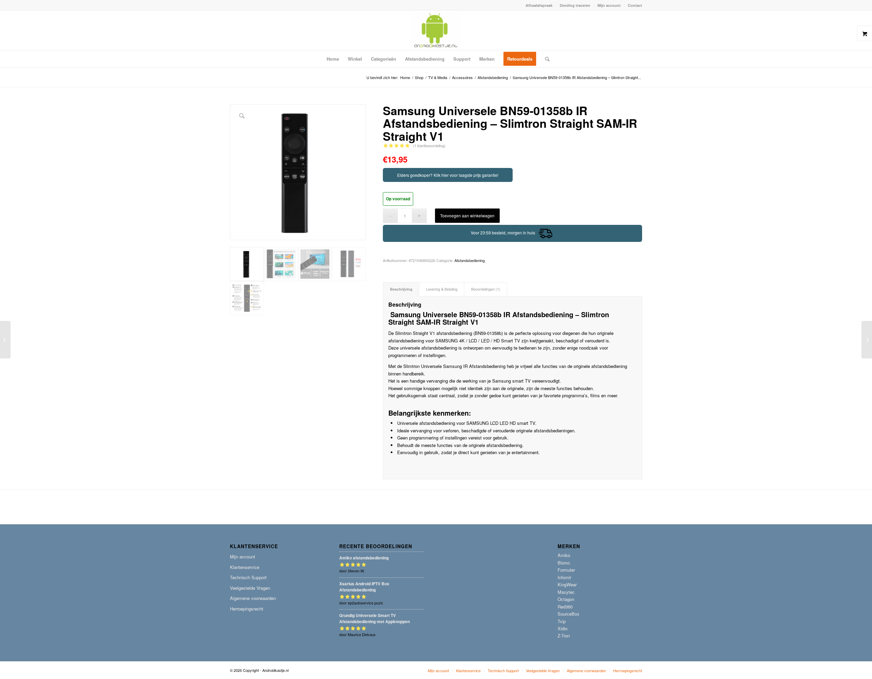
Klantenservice (244, 567)
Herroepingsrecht (246, 608)
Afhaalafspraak (539, 5)
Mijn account (609, 5)
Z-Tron (564, 635)
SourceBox (568, 614)
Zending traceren (575, 5)
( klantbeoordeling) (429, 145)
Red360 (565, 606)
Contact (635, 5)
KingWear (567, 584)
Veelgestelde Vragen (250, 588)
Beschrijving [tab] (401, 289)
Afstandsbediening (469, 260)
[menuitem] (539, 5)
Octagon (566, 599)
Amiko (564, 555)
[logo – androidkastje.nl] (436, 30)
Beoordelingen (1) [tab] (485, 289)
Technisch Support (248, 577)
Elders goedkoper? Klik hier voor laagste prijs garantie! (447, 175)
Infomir (564, 577)
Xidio (562, 628)
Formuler (566, 570)
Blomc (564, 562)
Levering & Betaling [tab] (441, 289)
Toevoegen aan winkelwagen (467, 215)
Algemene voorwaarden (253, 598)
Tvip (562, 621)
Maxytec (566, 592)
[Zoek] (545, 58)
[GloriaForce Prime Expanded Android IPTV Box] (866, 339)
